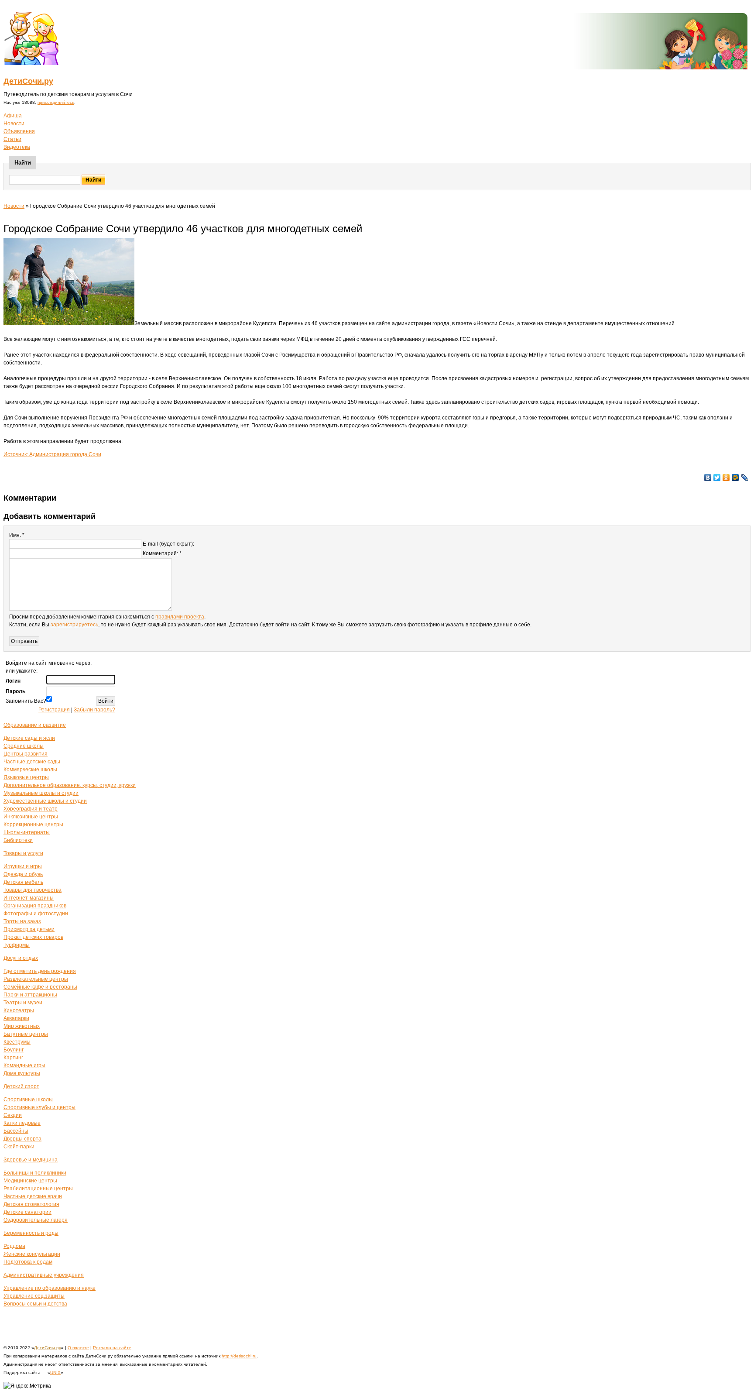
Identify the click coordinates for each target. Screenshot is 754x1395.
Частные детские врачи (32, 1196)
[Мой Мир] (735, 477)
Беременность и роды (30, 1233)
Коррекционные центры (33, 824)
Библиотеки (18, 840)
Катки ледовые (22, 1123)
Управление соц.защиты (34, 1296)
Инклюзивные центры (30, 817)
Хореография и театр (30, 809)
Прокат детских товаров (33, 937)
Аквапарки (16, 1018)
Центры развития (25, 754)
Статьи (12, 139)
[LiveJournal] (744, 477)
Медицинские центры (30, 1181)
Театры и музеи (22, 1003)
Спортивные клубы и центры (39, 1107)
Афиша (12, 116)
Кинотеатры (18, 1010)
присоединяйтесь (56, 102)
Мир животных (21, 1026)
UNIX (55, 1372)
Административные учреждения (43, 1275)
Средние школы (23, 746)
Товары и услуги (23, 853)
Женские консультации (31, 1254)
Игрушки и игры (22, 866)
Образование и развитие (34, 725)
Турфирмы (16, 945)
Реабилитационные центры (38, 1188)
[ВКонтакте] (708, 477)
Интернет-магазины (28, 898)
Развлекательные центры (35, 979)
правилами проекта (179, 617)
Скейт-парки (18, 1147)
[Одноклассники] (726, 477)
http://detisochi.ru (239, 1356)
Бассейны (15, 1131)
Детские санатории (27, 1212)
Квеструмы (17, 1042)
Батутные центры (25, 1034)
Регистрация (54, 710)
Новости (13, 123)
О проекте (78, 1347)
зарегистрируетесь (74, 625)
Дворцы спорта (22, 1139)
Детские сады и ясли (29, 738)
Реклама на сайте (112, 1347)
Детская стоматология (31, 1204)
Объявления (19, 131)
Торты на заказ (22, 921)
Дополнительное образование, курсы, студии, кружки (69, 785)
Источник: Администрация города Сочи (52, 454)
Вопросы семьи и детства (35, 1304)
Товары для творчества (32, 890)
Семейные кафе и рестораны (40, 987)
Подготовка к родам (27, 1262)
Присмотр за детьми (29, 929)
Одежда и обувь (23, 874)
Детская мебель (23, 882)
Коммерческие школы (30, 769)
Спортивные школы (28, 1099)
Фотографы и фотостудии (35, 914)
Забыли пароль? (94, 710)
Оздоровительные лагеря (35, 1220)
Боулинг (13, 1050)
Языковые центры (26, 777)
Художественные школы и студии (45, 801)
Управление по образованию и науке (49, 1288)
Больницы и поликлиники (34, 1173)
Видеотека (16, 147)
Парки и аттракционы (30, 995)
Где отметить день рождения (39, 971)
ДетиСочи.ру (28, 81)
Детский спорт (21, 1086)
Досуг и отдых (20, 958)
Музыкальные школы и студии (41, 793)
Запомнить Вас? (26, 701)
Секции (12, 1115)
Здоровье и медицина (30, 1160)
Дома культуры (21, 1073)
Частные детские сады (31, 762)
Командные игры (24, 1065)
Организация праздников (34, 906)
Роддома (14, 1246)
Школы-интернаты (26, 832)
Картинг (13, 1058)
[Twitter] (717, 477)
